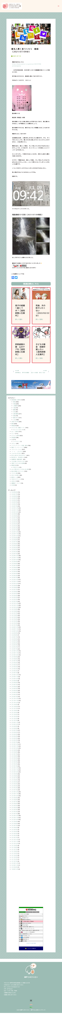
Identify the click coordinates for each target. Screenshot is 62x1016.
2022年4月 (14, 595)
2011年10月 (14, 843)
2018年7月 (14, 684)
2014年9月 (14, 774)
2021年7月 (14, 613)
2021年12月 (14, 603)
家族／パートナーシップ (17, 447)
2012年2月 (14, 835)
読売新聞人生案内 (15, 400)
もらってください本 (18, 429)
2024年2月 (14, 551)
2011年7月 (14, 849)
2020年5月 (14, 641)
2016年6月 (14, 732)
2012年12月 (14, 815)
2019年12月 (14, 651)
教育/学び (15, 417)
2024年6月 (14, 544)
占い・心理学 (14, 431)
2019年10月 (14, 655)
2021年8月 (14, 611)
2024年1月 (14, 553)
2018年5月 (14, 688)
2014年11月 (14, 770)
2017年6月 (14, 710)
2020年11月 (14, 629)
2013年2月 (14, 811)
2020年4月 (14, 643)
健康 (14, 409)
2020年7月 (14, 637)
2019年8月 (14, 659)
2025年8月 (14, 516)
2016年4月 (14, 736)
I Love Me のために (16, 453)
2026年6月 (14, 496)
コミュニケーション (16, 449)
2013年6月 (14, 803)
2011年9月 (14, 845)
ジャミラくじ (16, 441)
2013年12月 (14, 792)
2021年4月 (14, 619)
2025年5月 (14, 522)
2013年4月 (14, 807)
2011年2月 (14, 859)
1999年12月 (14, 869)
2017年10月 (14, 702)
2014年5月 (14, 782)
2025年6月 (14, 520)
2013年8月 (14, 799)
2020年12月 (14, 627)
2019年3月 (14, 669)
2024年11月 (14, 534)
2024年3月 (14, 549)
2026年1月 (14, 506)
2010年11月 (14, 865)
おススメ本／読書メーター (18, 427)
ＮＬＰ (13, 433)
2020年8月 (14, 635)
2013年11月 (14, 793)
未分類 (13, 485)
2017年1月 (14, 720)
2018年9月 (14, 680)
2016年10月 (14, 724)
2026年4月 (14, 500)
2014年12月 (14, 768)
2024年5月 (14, 545)
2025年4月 (14, 524)
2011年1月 (14, 861)
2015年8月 (14, 752)
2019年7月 (14, 661)
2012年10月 (14, 819)
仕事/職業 (15, 413)
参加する (41, 945)
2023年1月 (14, 577)
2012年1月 (14, 837)
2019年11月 (14, 653)
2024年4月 (14, 547)
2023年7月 (14, 565)
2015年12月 (14, 744)
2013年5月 (14, 805)
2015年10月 (14, 748)
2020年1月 (14, 649)
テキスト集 (14, 473)
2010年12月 (14, 863)
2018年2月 (14, 694)
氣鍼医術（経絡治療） (17, 459)
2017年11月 (14, 700)
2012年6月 (14, 827)
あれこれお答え (15, 475)
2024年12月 (14, 532)
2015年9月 (14, 750)
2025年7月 (14, 518)
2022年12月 (14, 579)
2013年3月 (14, 809)
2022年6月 (14, 591)
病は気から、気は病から (17, 457)
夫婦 (14, 404)
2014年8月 (14, 776)
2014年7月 (14, 778)
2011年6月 (14, 851)
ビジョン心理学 (15, 435)
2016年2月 (14, 740)
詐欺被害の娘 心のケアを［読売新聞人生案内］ (20, 349)
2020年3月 (14, 645)
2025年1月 (14, 530)
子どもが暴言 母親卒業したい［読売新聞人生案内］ (40, 349)
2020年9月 (14, 633)
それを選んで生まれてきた (18, 461)
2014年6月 (14, 780)
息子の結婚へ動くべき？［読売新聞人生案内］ (20, 310)
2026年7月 (14, 494)
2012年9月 (14, 821)
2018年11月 (14, 676)
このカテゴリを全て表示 (31, 943)
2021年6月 (14, 615)
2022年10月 (14, 583)
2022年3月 (14, 597)
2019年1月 (14, 672)
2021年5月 (14, 617)
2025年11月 (14, 510)
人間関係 (15, 406)
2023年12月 (14, 555)
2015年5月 (14, 758)
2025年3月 (14, 526)
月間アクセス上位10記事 (17, 463)
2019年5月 (14, 665)
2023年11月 (14, 557)
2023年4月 (14, 571)
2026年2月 (14, 504)
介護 (14, 408)
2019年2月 (14, 671)
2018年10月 (14, 678)
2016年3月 (14, 738)
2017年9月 (14, 704)
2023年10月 (14, 559)
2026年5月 (14, 498)
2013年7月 (14, 801)
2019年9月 (14, 657)
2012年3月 (14, 833)
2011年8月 (14, 847)
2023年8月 (14, 563)
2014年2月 (14, 788)
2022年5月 (14, 593)
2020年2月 (14, 647)
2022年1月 (14, 601)
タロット (13, 443)
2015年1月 (14, 766)
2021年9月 (14, 609)
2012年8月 (14, 823)
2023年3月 (14, 573)
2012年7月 (14, 825)
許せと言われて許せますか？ (18, 455)
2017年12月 (14, 698)
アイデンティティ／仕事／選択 (19, 445)
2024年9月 (14, 538)
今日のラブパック (15, 479)
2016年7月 (14, 730)
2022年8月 (14, 587)
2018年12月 (14, 674)
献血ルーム (14, 477)
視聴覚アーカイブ (15, 483)
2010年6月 (14, 867)
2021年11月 (14, 605)
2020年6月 (14, 639)
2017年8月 (14, 706)
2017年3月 (14, 716)
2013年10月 (14, 796)
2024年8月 (14, 540)
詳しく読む (18, 319)
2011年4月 (14, 855)
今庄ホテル (16, 467)
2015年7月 (14, 754)
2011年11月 (14, 841)
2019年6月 (14, 663)
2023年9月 (14, 561)
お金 (14, 411)
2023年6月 (14, 567)
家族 (14, 402)
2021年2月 (14, 623)
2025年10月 (14, 512)
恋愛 (14, 415)
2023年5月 (14, 569)
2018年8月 (14, 682)
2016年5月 (14, 734)
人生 (14, 419)
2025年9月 (14, 514)
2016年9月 (14, 726)
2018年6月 (14, 686)
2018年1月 (14, 696)
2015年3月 (14, 762)
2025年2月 (14, 528)
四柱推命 (13, 437)
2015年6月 (14, 756)
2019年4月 (14, 667)
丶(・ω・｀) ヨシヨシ (16, 451)
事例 (12, 423)
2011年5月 (14, 853)
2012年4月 (14, 831)
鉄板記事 (13, 425)
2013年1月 (14, 813)
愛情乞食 (13, 465)
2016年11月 (14, 722)
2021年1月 (14, 625)
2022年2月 (14, 599)
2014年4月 (14, 784)
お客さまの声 (14, 421)
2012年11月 (14, 817)
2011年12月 (14, 839)
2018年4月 (14, 690)
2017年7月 (14, 708)
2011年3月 (14, 857)
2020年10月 (14, 631)
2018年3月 (14, 692)
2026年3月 (14, 502)
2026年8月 (14, 492)
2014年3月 (14, 786)
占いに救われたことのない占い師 (19, 469)
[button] (31, 1000)
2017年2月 (14, 718)
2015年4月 (14, 760)
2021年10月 (14, 607)
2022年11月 (14, 581)
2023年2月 (14, 575)
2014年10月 (14, 772)
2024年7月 (14, 542)
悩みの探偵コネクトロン (17, 471)
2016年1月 (14, 742)
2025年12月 (14, 508)
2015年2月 (14, 764)
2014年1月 (14, 790)
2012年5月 (14, 829)
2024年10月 (14, 536)
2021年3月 (14, 621)
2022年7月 (14, 589)
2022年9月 (14, 585)
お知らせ (13, 481)
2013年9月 (14, 798)
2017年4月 (14, 714)
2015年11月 (14, 746)
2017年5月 (14, 712)
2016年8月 (14, 728)
